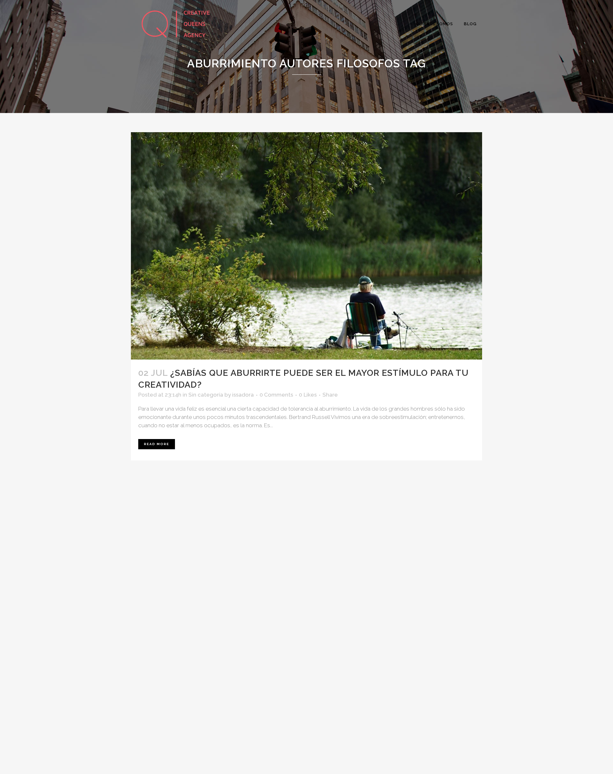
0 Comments (276, 394)
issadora (243, 394)
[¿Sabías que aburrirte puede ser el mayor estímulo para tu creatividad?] (306, 246)
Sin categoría (205, 394)
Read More (156, 444)
